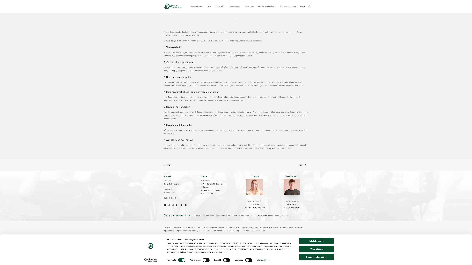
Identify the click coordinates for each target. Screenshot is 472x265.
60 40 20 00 (254, 204)
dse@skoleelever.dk (172, 183)
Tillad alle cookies (316, 241)
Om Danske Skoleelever (213, 183)
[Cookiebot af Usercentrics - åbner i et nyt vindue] (150, 260)
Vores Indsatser (196, 6)
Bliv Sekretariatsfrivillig (267, 6)
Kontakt (206, 180)
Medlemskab (249, 6)
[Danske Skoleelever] (173, 6)
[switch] (206, 260)
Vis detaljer (262, 260)
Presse (206, 187)
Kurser (209, 6)
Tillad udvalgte (316, 249)
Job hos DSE (208, 193)
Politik (302, 6)
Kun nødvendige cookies (316, 257)
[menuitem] (196, 6)
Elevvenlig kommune (288, 6)
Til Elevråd (220, 6)
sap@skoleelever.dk (292, 207)
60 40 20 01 (291, 204)
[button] (309, 6)
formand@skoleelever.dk (255, 207)
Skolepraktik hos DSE (212, 190)
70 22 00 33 (168, 180)
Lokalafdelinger (234, 6)
